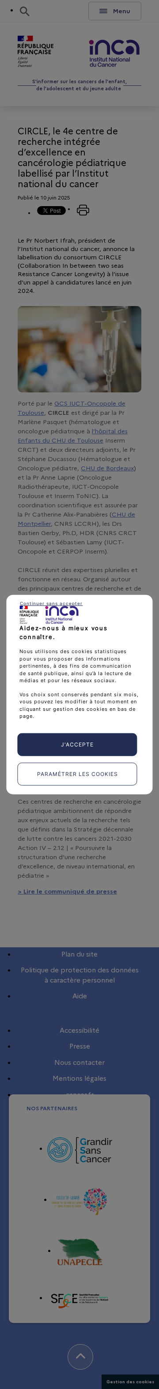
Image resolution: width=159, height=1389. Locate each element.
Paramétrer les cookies (77, 773)
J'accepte (77, 744)
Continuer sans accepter (51, 603)
